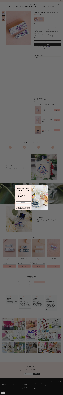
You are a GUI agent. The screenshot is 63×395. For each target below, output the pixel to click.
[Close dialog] (47, 185)
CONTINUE (23, 204)
